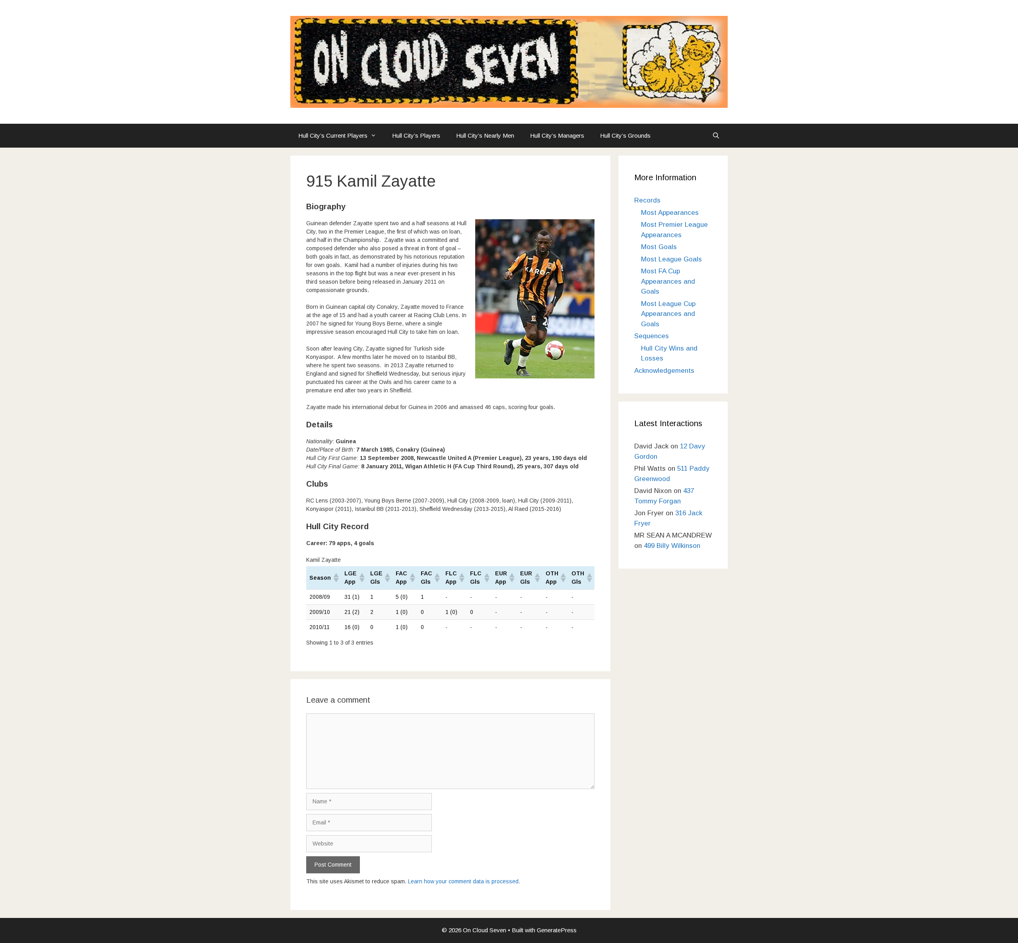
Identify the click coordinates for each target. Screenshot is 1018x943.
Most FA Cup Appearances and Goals (668, 281)
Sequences (651, 336)
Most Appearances (670, 212)
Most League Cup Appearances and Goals (668, 314)
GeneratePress (557, 930)
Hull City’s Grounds (625, 135)
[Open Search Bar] (716, 136)
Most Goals (659, 247)
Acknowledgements (664, 370)
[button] (335, 578)
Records (647, 200)
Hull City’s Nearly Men (485, 135)
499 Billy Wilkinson (672, 545)
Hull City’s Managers (557, 135)
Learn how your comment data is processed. (464, 881)
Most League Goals (671, 259)
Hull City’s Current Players (332, 135)
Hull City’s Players (416, 135)
